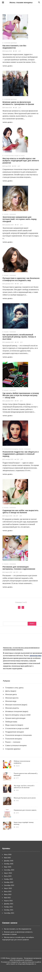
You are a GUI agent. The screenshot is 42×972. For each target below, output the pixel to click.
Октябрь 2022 (8, 882)
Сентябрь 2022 (9, 885)
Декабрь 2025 (8, 860)
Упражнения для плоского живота (25, 810)
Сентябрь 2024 (9, 870)
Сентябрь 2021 (9, 913)
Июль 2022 (7, 891)
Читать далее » (8, 66)
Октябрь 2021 (8, 910)
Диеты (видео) (10, 691)
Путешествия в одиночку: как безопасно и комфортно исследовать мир (21, 279)
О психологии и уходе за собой (14, 155)
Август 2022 (8, 888)
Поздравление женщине (14, 732)
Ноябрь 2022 (8, 879)
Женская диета (11, 694)
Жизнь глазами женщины (21, 3)
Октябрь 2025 (8, 864)
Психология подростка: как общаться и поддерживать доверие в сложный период (21, 454)
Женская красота (11, 698)
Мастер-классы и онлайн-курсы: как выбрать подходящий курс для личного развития (21, 160)
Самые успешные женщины (16, 745)
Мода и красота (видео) (14, 725)
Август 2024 (8, 873)
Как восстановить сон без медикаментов (14, 47)
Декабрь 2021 (8, 904)
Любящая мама (11, 722)
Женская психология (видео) (16, 705)
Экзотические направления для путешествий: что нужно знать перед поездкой (19, 219)
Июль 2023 (7, 876)
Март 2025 (7, 867)
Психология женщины (11, 449)
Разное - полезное (10, 214)
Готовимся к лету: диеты (14, 688)
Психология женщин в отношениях (18, 735)
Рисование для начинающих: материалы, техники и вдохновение (19, 568)
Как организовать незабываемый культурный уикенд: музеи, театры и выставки (19, 337)
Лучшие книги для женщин (15, 718)
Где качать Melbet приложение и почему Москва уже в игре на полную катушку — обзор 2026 (21, 395)
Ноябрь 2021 (8, 907)
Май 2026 (7, 857)
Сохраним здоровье (10, 42)
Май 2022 (7, 897)
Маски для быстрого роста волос (25, 798)
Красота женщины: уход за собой (17, 715)
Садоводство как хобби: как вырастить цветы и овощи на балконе (20, 511)
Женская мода (10, 701)
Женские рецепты (12, 708)
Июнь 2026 (7, 854)
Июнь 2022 (7, 894)
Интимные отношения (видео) (16, 711)
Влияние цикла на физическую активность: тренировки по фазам (18, 103)
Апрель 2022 (8, 900)
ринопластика (35, 655)
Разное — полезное (12, 742)
